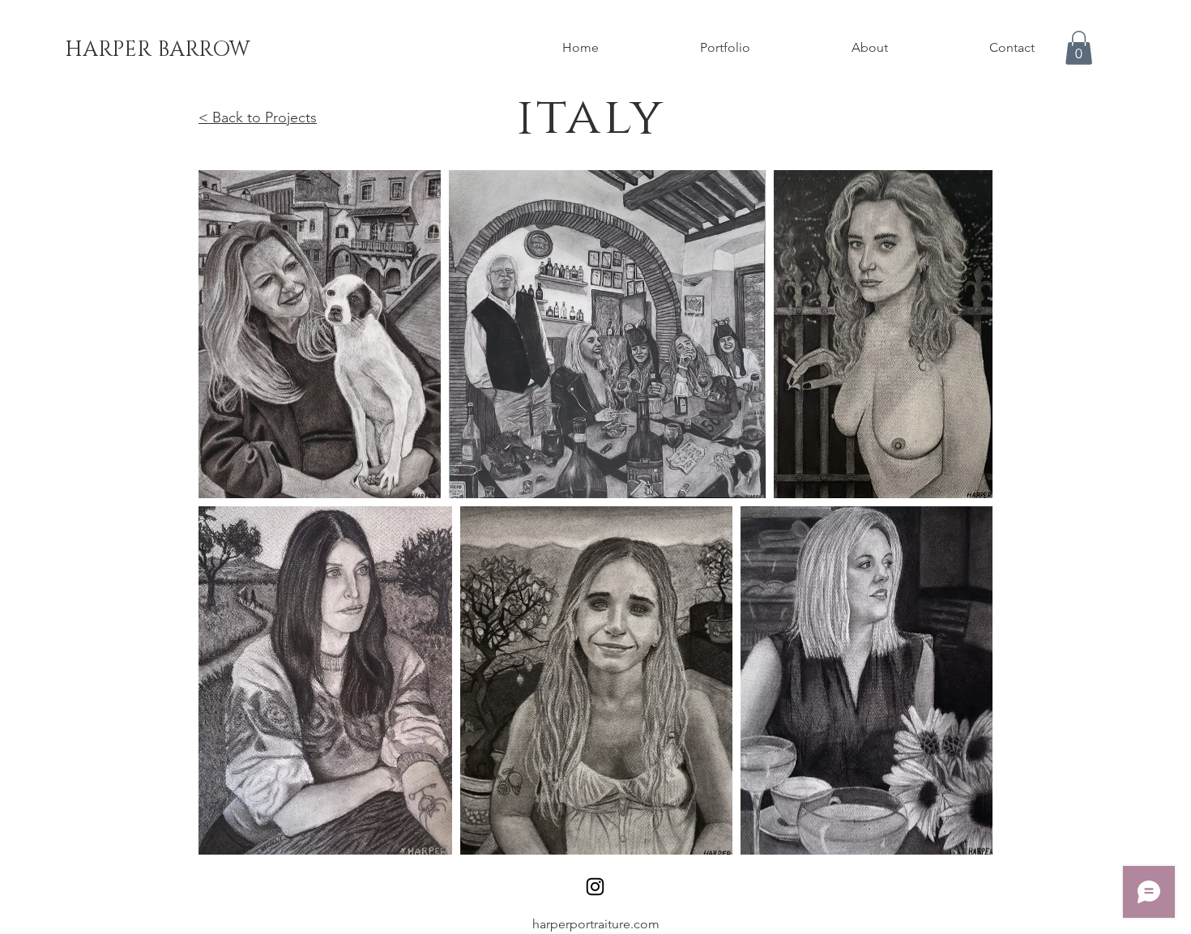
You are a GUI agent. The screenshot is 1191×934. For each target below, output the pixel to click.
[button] (1079, 48)
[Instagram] (595, 886)
